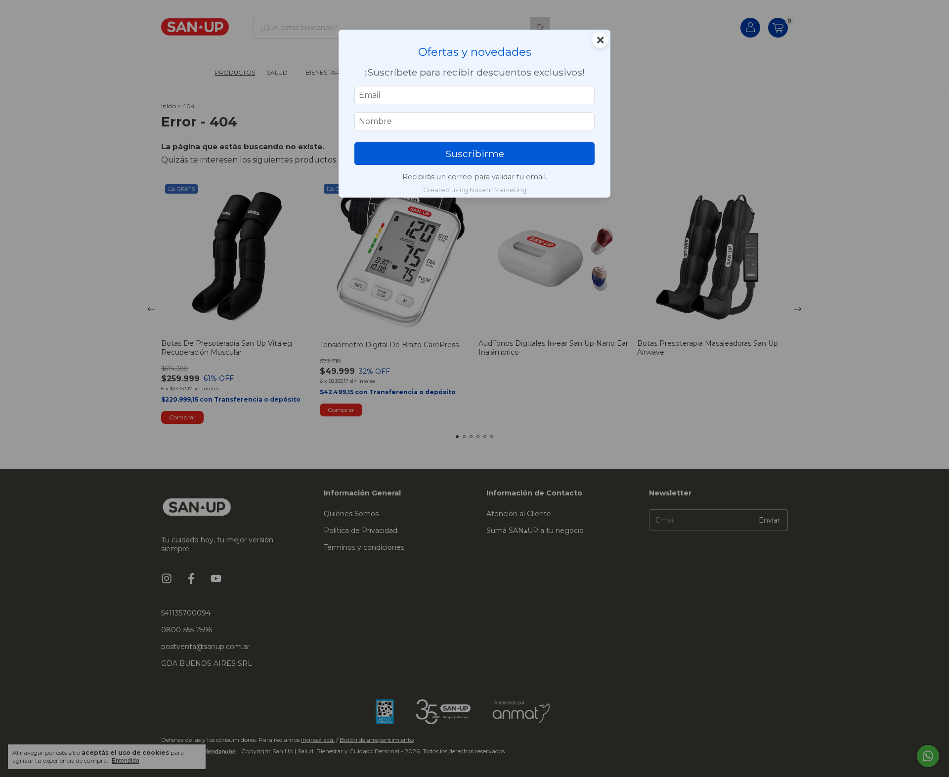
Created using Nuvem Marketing (474, 190)
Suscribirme (474, 154)
